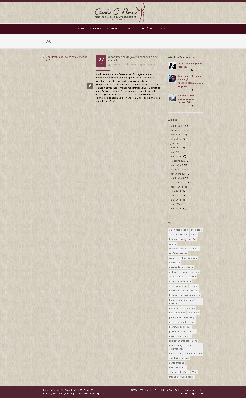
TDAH (194, 372)
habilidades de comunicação (183, 290)
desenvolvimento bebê (181, 267)
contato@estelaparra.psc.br (90, 393)
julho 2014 (176, 191)
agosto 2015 (177, 134)
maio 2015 (176, 147)
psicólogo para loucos (180, 336)
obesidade (193, 312)
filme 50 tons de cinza (180, 281)
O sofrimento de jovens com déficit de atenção (133, 58)
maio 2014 (176, 199)
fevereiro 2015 (178, 160)
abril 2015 (175, 151)
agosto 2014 (177, 186)
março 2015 (176, 156)
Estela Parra (117, 64)
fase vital (191, 276)
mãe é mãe (189, 307)
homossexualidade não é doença (182, 301)
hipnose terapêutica (190, 295)
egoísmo (183, 271)
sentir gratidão (176, 362)
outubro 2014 (177, 178)
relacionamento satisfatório (183, 340)
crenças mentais (177, 257)
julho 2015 (176, 138)
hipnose (173, 295)
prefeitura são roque (180, 326)
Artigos (132, 64)
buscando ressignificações (182, 239)
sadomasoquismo (192, 353)
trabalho (173, 376)
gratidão (194, 285)
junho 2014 (176, 195)
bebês (194, 234)
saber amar (175, 353)
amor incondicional (178, 229)
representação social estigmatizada (180, 347)
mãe (179, 307)
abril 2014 (175, 204)
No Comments (149, 64)
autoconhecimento (178, 234)
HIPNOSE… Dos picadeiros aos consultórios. (186, 99)
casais (172, 243)
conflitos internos (178, 253)
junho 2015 (176, 143)
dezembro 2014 (178, 169)
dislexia (173, 271)
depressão (174, 262)
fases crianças (176, 276)
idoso (172, 307)
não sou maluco (177, 312)
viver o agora (187, 376)
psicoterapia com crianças (182, 331)
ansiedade (196, 229)
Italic (201, 393)
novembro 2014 (178, 173)
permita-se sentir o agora (182, 322)
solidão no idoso (177, 367)
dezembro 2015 (178, 130)
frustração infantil (178, 285)
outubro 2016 (177, 125)
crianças (192, 257)
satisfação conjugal (179, 358)
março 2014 (176, 208)
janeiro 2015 (177, 165)
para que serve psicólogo (182, 317)
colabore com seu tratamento (184, 248)
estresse (194, 271)
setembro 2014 (178, 182)
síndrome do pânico (179, 372)
